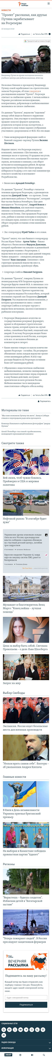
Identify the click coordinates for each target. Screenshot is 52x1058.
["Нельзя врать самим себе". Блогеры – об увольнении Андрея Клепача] (26, 748)
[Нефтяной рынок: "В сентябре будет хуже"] (26, 503)
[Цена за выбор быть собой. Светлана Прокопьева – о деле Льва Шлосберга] (26, 630)
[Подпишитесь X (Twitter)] (15, 1029)
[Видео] (32, 1055)
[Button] (24, 34)
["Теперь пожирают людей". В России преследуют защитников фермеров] (26, 922)
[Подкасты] (43, 1029)
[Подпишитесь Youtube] (20, 1029)
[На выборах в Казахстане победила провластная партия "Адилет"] (26, 835)
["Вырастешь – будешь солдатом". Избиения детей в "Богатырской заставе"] (26, 882)
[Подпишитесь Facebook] (9, 1029)
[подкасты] (20, 1055)
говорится (34, 91)
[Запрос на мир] (26, 667)
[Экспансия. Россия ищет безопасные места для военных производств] (26, 710)
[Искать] (44, 1055)
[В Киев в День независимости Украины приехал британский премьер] (26, 794)
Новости (6, 10)
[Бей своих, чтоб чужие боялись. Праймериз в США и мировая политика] (26, 462)
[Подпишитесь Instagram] (31, 1029)
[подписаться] (3, 1035)
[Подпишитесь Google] (3, 1029)
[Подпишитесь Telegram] (26, 1029)
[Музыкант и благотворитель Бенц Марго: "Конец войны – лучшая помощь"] (26, 589)
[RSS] (37, 1029)
